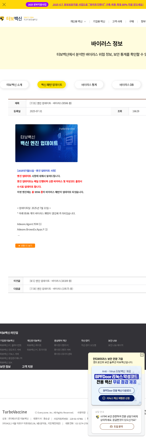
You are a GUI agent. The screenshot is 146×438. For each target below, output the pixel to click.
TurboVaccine (14, 411)
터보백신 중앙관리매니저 (11, 358)
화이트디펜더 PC (61, 345)
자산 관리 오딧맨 (88, 345)
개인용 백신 (76, 21)
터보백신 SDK (6, 362)
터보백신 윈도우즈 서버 (10, 349)
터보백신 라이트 (34, 345)
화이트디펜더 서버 (62, 349)
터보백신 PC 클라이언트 (10, 345)
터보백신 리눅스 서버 (9, 354)
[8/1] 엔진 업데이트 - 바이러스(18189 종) (51, 281)
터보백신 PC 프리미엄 (36, 349)
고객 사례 (117, 21)
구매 (131, 21)
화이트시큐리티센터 (63, 354)
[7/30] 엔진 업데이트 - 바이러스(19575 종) (51, 288)
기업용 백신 (99, 21)
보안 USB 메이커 (115, 345)
